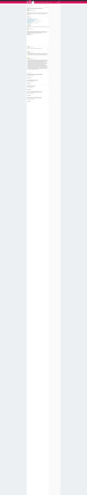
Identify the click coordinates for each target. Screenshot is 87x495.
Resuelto (42, 8)
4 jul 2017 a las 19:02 (34, 10)
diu (38, 53)
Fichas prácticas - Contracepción (35, 22)
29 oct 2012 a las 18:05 (31, 47)
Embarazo (32, 5)
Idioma (59, 0)
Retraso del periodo (29, 23)
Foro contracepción (37, 20)
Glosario (50, 2)
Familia (37, 2)
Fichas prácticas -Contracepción (37, 21)
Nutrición (40, 2)
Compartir (29, 16)
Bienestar (43, 2)
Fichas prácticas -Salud (35, 23)
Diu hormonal (28, 22)
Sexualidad (46, 2)
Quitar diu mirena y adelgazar (30, 20)
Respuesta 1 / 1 (29, 26)
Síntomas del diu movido (30, 21)
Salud (30, 0)
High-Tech (28, 0)
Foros (33, 2)
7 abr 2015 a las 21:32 (31, 52)
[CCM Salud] (29, 2)
